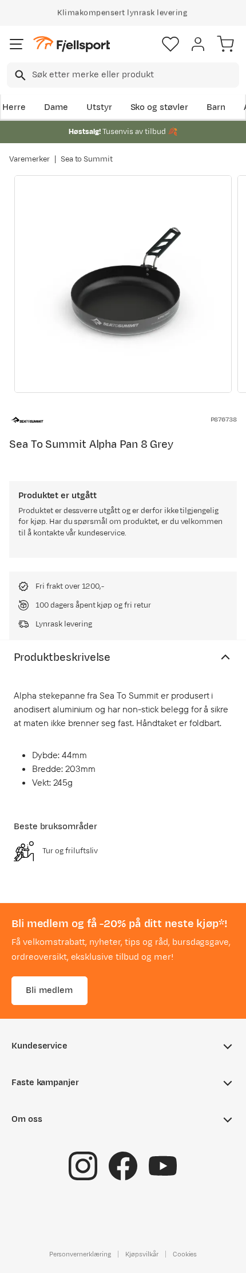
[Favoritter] (170, 44)
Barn (216, 107)
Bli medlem (49, 990)
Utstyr (99, 107)
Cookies (185, 1254)
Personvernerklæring (80, 1254)
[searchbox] (135, 75)
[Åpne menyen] (16, 44)
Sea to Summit (87, 159)
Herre (14, 107)
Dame (56, 107)
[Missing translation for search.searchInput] (19, 75)
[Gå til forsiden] (71, 44)
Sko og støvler (159, 107)
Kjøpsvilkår (141, 1254)
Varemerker (29, 159)
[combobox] (123, 75)
